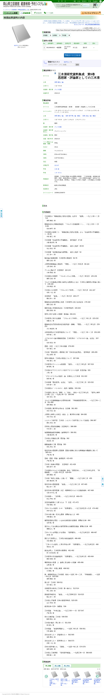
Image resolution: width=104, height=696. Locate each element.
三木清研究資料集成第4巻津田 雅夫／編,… (76, 681)
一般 (74, 1)
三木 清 (56, 169)
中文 (89, 1)
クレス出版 (58, 89)
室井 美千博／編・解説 (73, 116)
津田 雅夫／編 (58, 82)
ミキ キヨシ (58, 172)
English (95, 1)
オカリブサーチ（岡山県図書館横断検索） (87, 24)
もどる (1, 213)
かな (78, 1)
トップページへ (102, 484)
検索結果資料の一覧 (23, 9)
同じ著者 (48, 666)
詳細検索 (14, 9)
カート (95, 6)
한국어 (84, 1)
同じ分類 (57, 666)
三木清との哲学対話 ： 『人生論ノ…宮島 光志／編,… (54, 682)
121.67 (56, 165)
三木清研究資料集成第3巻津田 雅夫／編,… (87, 681)
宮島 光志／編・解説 (89, 116)
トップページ (6, 9)
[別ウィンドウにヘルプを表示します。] (100, 1)
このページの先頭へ (102, 478)
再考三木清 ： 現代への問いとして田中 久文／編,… (66, 682)
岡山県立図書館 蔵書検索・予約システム (24, 4)
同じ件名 (67, 666)
